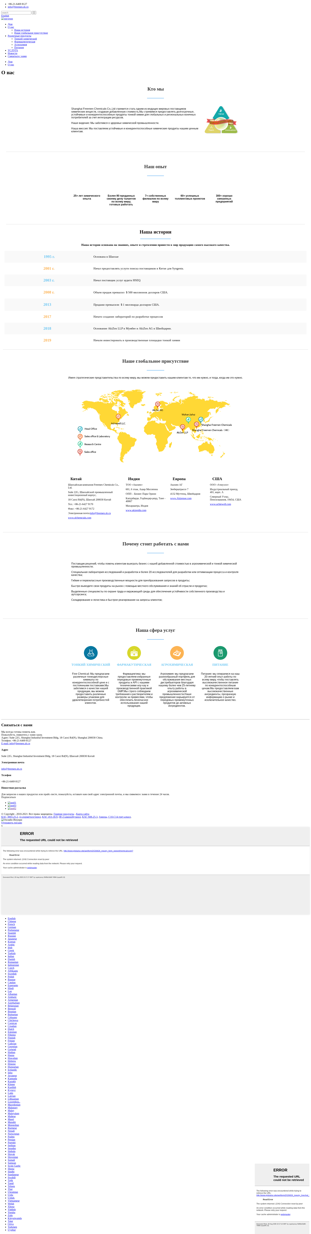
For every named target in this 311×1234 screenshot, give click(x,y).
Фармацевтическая (24, 41)
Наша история (22, 30)
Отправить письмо (11, 822)
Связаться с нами (17, 56)
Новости (12, 53)
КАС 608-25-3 (90, 816)
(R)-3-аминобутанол (70, 816)
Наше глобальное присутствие (31, 33)
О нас (11, 27)
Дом (10, 24)
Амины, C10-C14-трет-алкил (115, 816)
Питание (19, 47)
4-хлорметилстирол (30, 816)
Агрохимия (20, 44)
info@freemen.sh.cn (18, 6)
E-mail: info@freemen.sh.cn (15, 743)
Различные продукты (19, 35)
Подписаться (8, 797)
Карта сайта (82, 814)
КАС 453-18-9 (50, 816)
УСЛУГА (13, 50)
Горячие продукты (64, 814)
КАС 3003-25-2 (9, 816)
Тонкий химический (25, 38)
